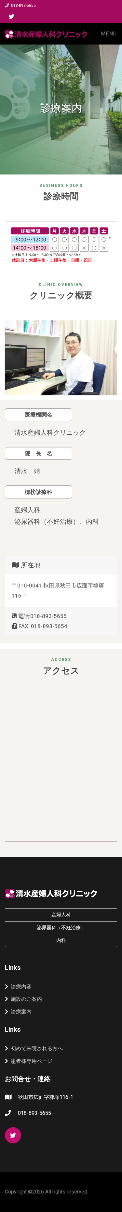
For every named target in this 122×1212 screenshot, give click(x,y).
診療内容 (21, 987)
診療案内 (21, 1012)
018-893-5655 (23, 5)
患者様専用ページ (31, 1061)
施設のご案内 (26, 999)
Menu (109, 34)
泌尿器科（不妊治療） (61, 928)
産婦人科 (61, 915)
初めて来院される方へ (37, 1048)
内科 (61, 940)
